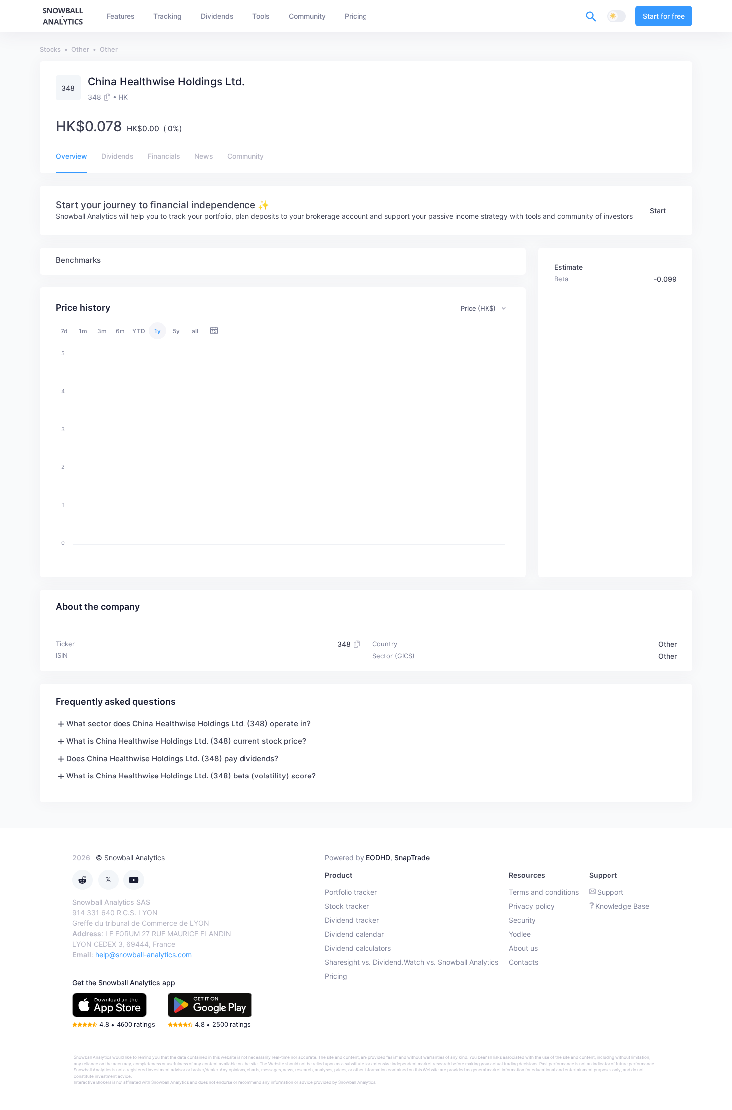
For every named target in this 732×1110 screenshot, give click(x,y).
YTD (138, 330)
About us (523, 948)
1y (157, 330)
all (195, 330)
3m (102, 330)
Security (522, 920)
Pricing (336, 976)
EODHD (378, 857)
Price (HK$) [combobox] (478, 308)
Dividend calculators (358, 948)
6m (120, 330)
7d (64, 330)
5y (176, 330)
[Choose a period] (214, 330)
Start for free (664, 16)
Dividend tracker (352, 920)
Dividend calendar (354, 934)
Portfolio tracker (351, 892)
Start (658, 210)
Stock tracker (347, 906)
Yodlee (520, 934)
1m (83, 330)
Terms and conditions (544, 892)
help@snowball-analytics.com (143, 954)
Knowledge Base (622, 906)
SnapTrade (412, 857)
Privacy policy (532, 906)
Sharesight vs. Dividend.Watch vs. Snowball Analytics (411, 962)
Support (610, 892)
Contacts (523, 962)
